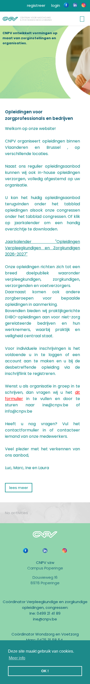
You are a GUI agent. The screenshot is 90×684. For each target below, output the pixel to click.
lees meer (18, 487)
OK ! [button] (45, 671)
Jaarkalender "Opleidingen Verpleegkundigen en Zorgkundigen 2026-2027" (42, 248)
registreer (35, 5)
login (55, 5)
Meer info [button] (17, 658)
